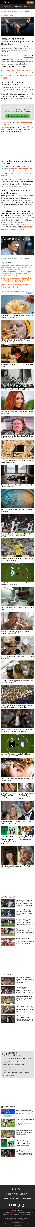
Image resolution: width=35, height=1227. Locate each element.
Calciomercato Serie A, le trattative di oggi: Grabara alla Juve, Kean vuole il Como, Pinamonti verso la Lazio (16, 273)
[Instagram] (23, 1206)
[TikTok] (19, 1206)
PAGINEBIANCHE (6, 1214)
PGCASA (31, 1212)
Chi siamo (7, 1218)
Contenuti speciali (8, 1198)
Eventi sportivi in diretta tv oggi (21, 1058)
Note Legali (14, 1218)
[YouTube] (14, 1206)
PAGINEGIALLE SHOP (24, 1212)
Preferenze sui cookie (15, 1219)
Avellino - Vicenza (8, 1075)
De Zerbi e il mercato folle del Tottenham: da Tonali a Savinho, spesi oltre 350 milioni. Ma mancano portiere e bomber (16, 267)
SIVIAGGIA (23, 1214)
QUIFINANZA (29, 1214)
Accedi (30, 2)
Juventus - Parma (8, 1067)
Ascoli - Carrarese (23, 1073)
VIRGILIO (8, 1212)
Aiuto (23, 1219)
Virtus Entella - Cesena (10, 1073)
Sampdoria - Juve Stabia (17, 1070)
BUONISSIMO (15, 1216)
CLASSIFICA (28, 6)
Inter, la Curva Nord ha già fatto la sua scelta (18, 73)
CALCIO (6, 15)
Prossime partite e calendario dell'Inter (14, 284)
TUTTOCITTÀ (14, 1214)
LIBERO (3, 1212)
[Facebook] (10, 1206)
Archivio (20, 1200)
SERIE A (12, 15)
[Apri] (2, 2)
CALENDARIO (17, 6)
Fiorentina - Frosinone (16, 1062)
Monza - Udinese (8, 1065)
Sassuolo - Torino (19, 1065)
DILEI (19, 1214)
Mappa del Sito (27, 1198)
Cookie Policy (27, 1218)
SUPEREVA (21, 1216)
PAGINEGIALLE (14, 1212)
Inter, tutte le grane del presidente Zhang (17, 70)
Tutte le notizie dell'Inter (9, 287)
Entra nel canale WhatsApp (18, 116)
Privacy (20, 1218)
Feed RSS (14, 1200)
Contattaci (18, 1198)
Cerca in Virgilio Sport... (16, 1194)
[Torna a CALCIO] (2, 6)
